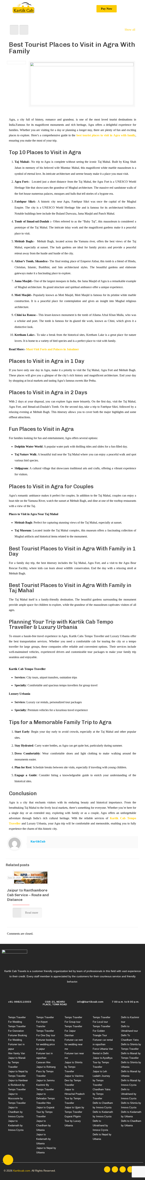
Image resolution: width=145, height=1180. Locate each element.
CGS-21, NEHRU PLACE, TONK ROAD (55, 1003)
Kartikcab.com (21, 1170)
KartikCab (38, 841)
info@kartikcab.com (90, 1001)
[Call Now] (8, 1160)
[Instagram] (115, 1169)
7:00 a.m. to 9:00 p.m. (125, 1001)
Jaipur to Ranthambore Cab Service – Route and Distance (28, 895)
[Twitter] (123, 1169)
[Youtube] (130, 1169)
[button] (102, 8)
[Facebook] (107, 1169)
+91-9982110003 (19, 1001)
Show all (130, 29)
